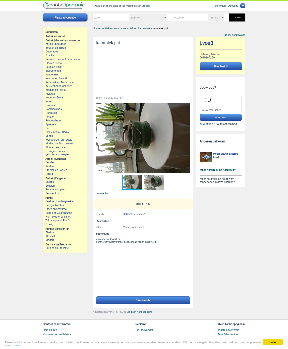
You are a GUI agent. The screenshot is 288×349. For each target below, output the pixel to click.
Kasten (50, 166)
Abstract (50, 232)
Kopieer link (103, 193)
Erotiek (145, 5)
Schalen (50, 185)
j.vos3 (206, 43)
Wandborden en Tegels (59, 139)
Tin (47, 128)
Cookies (15, 345)
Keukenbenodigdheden (59, 86)
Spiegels (51, 124)
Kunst (49, 101)
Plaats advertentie (228, 330)
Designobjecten (55, 205)
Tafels (49, 173)
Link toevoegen (145, 330)
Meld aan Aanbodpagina (139, 312)
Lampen (50, 105)
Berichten (220, 5)
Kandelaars (52, 74)
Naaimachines (54, 109)
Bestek (50, 181)
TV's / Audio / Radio (57, 132)
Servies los (52, 193)
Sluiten (273, 342)
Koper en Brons (55, 97)
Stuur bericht (143, 300)
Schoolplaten (53, 120)
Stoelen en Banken (56, 170)
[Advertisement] (143, 69)
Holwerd (127, 214)
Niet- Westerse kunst (58, 216)
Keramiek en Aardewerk (59, 82)
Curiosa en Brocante (57, 248)
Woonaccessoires (56, 147)
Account (233, 5)
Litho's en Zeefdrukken (59, 212)
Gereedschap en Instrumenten (63, 59)
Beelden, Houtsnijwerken (60, 201)
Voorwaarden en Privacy (57, 334)
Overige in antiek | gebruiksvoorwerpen (58, 153)
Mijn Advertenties (228, 334)
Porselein (51, 112)
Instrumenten (53, 70)
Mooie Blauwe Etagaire (225, 153)
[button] (143, 138)
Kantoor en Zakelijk (57, 78)
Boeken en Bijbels (56, 47)
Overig (49, 224)
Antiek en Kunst (111, 28)
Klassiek (51, 236)
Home (96, 28)
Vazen (49, 135)
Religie (50, 116)
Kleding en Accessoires (59, 143)
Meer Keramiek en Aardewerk (218, 169)
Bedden (50, 162)
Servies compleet (56, 189)
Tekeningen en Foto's (58, 220)
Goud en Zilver (54, 66)
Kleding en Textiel (56, 89)
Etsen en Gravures (56, 209)
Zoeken (236, 17)
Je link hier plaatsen (234, 35)
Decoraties (52, 51)
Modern (50, 240)
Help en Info (50, 330)
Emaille (50, 55)
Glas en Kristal (54, 63)
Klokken (50, 93)
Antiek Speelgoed (56, 43)
